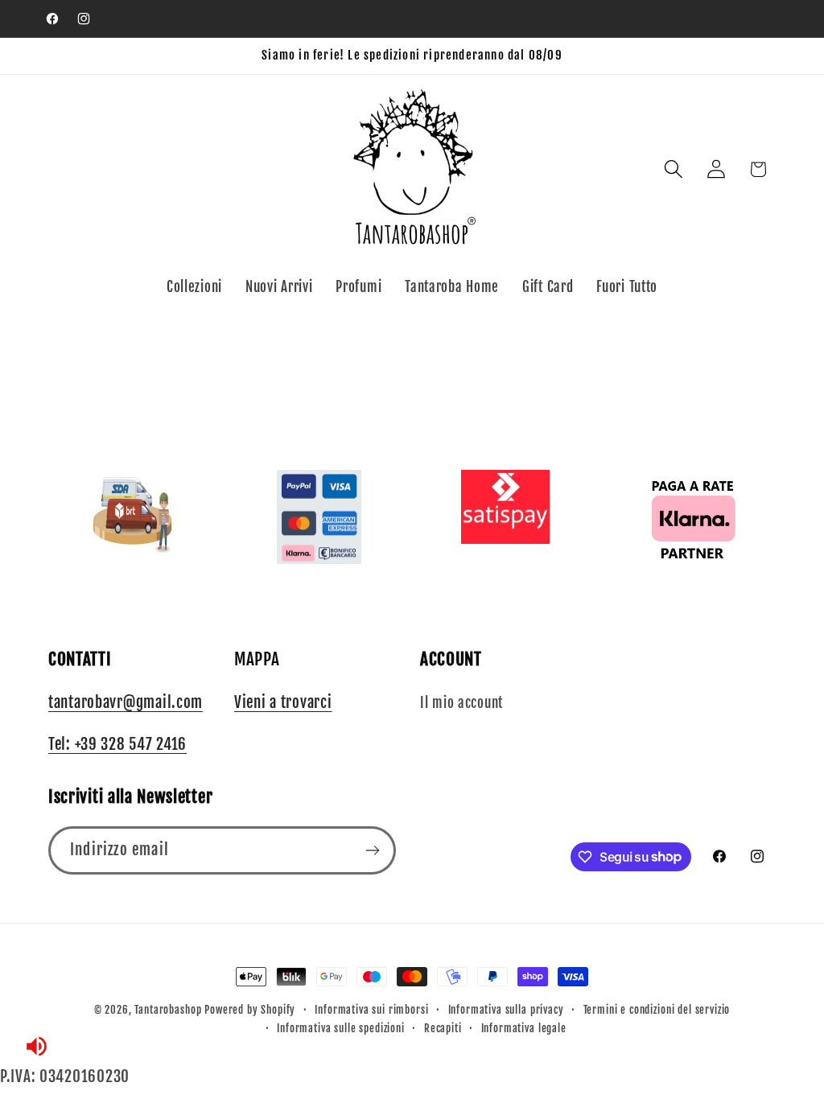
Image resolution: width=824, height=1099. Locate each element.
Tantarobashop (167, 1009)
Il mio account (461, 702)
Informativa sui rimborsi (371, 1009)
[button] (673, 169)
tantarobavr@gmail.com (125, 702)
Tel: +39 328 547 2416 (117, 744)
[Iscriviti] (372, 850)
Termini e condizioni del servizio (657, 1009)
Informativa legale (523, 1028)
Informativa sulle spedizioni (341, 1028)
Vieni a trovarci (283, 702)
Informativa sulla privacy (506, 1009)
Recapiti (443, 1028)
